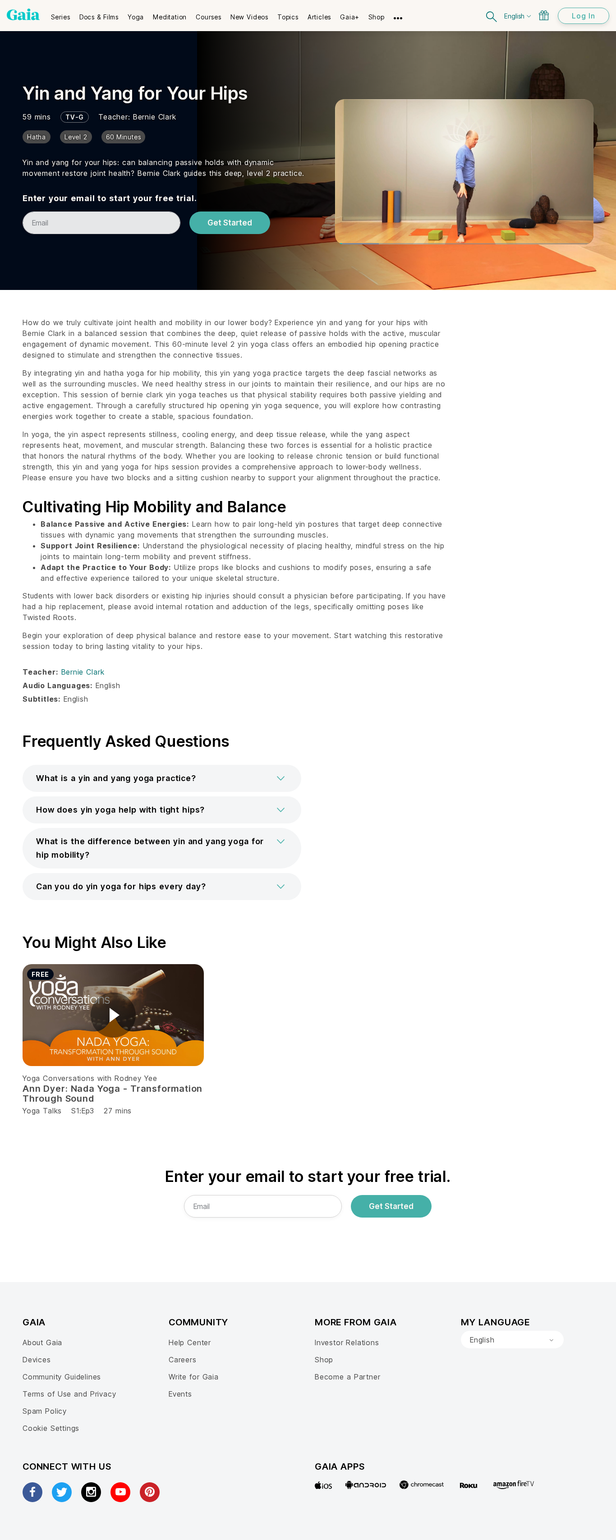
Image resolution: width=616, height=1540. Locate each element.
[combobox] (512, 1340)
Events (180, 1393)
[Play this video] (113, 1015)
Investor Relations (347, 1342)
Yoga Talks (42, 1110)
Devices (37, 1359)
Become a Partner (347, 1376)
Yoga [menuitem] (136, 17)
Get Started (229, 222)
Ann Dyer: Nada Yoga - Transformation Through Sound (112, 1093)
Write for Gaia (194, 1376)
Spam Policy (45, 1411)
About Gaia (42, 1342)
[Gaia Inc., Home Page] (23, 14)
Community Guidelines (62, 1376)
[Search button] (492, 15)
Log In (583, 15)
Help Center (190, 1342)
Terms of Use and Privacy (69, 1393)
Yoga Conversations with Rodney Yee (90, 1078)
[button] (162, 778)
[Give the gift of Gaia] (544, 15)
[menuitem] (60, 14)
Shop (324, 1359)
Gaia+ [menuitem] (349, 17)
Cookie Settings (51, 1428)
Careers (183, 1359)
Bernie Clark (154, 116)
